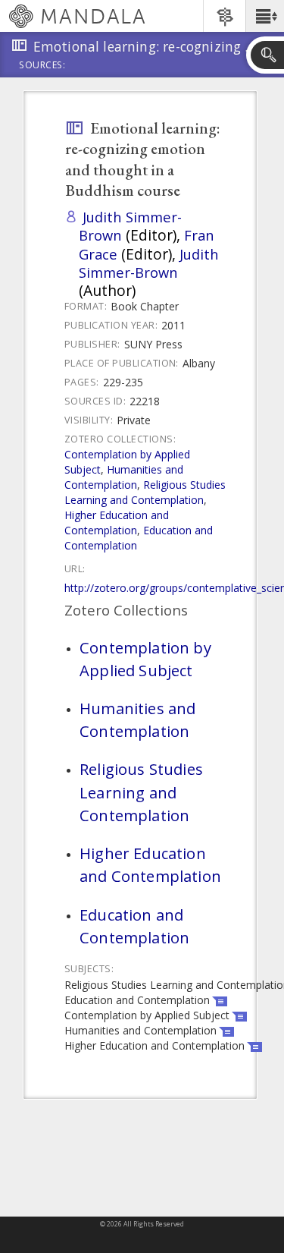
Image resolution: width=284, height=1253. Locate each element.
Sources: (42, 66)
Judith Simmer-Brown (130, 225)
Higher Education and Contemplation (116, 522)
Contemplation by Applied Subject (145, 659)
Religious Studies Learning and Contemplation (145, 492)
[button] (264, 16)
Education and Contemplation (134, 926)
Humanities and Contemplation (123, 477)
